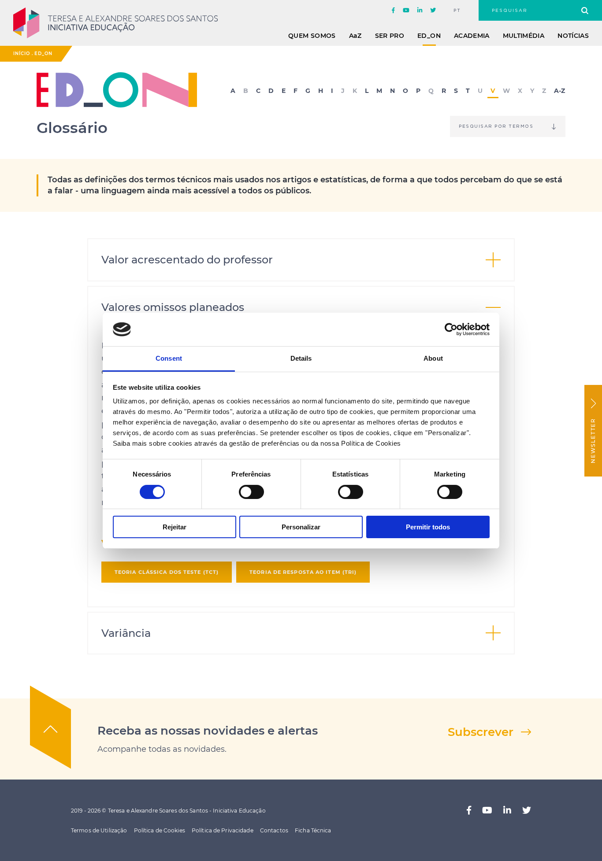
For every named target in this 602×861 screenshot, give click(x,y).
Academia (472, 36)
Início (21, 53)
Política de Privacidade (222, 830)
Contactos (274, 830)
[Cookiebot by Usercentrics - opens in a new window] (451, 329)
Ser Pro (389, 36)
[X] (433, 10)
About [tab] (433, 358)
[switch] (251, 492)
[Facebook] (393, 10)
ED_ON (429, 36)
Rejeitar (174, 527)
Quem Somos (312, 36)
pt (457, 10)
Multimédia (524, 36)
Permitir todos (428, 527)
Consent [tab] (169, 358)
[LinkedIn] (419, 10)
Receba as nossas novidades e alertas (207, 731)
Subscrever (480, 732)
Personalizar (301, 527)
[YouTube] (406, 10)
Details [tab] (301, 358)
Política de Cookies (159, 830)
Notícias (573, 36)
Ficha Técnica (313, 830)
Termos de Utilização (99, 830)
